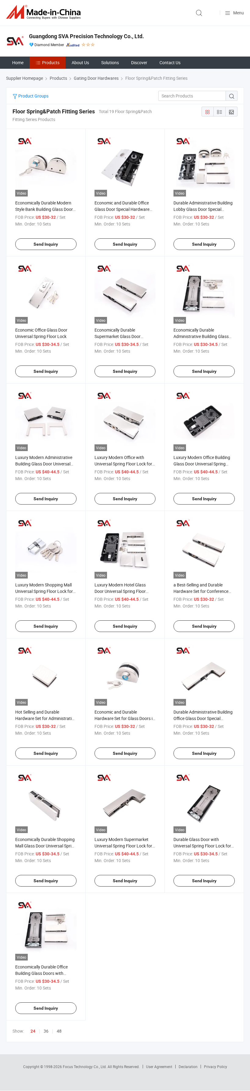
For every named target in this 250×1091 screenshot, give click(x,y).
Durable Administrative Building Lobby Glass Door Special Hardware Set (203, 209)
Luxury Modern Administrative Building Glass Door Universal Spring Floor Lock (43, 463)
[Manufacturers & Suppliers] (44, 12)
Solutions (110, 62)
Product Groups (32, 96)
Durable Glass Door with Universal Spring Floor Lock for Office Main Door (202, 845)
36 (46, 1031)
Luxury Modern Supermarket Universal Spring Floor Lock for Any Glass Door (123, 845)
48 (59, 1031)
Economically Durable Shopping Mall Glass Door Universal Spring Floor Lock (45, 845)
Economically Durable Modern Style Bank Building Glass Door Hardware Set (44, 209)
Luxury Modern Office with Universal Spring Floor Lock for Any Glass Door (123, 463)
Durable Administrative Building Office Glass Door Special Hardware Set (203, 718)
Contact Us (169, 62)
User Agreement (159, 1066)
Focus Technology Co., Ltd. (85, 1066)
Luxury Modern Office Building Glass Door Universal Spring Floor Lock (201, 463)
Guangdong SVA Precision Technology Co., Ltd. (86, 36)
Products (50, 62)
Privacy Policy (215, 1066)
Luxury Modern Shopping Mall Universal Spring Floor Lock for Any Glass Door (44, 591)
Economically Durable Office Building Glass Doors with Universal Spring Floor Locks (42, 973)
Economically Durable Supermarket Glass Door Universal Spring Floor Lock (120, 336)
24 (32, 1031)
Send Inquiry (46, 244)
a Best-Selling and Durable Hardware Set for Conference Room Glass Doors (200, 591)
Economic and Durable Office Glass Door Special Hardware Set (122, 209)
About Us (80, 62)
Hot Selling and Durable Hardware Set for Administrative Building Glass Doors (45, 718)
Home (17, 62)
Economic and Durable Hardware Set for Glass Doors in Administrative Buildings (125, 718)
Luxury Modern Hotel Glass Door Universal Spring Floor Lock (120, 591)
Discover (139, 62)
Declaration (188, 1066)
